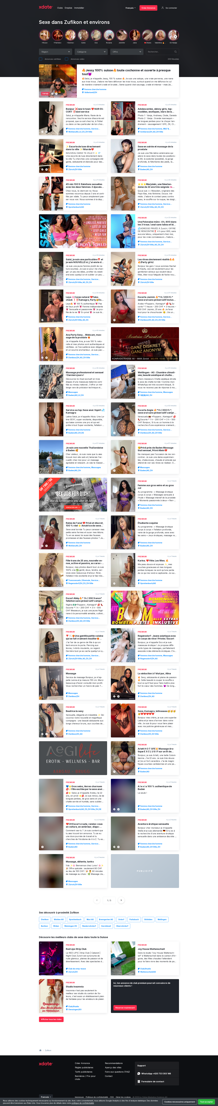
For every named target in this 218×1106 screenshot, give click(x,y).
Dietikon (45, 919)
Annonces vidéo (77, 59)
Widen (56, 926)
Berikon (44, 926)
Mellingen (162, 919)
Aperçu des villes (113, 1067)
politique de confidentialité (83, 1103)
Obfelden (148, 919)
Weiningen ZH (70, 926)
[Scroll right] (175, 36)
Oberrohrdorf (122, 926)
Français (130, 8)
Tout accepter (206, 1102)
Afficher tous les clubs (51, 1019)
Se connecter (171, 8)
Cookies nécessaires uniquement (179, 1102)
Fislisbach (134, 919)
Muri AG (90, 919)
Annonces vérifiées (53, 59)
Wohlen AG (59, 919)
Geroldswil (106, 926)
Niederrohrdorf (89, 926)
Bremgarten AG (106, 919)
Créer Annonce (148, 8)
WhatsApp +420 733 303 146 (156, 1073)
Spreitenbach (75, 919)
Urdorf (121, 919)
